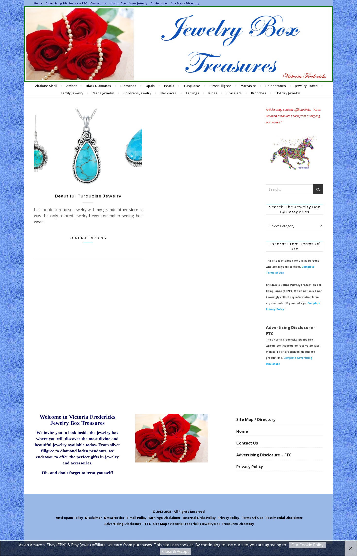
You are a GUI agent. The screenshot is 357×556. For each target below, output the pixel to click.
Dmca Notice (114, 517)
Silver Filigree (220, 86)
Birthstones (159, 3)
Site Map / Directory (185, 3)
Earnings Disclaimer (164, 517)
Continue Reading (88, 238)
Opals (150, 86)
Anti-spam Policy (69, 517)
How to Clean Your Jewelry (128, 3)
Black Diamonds (98, 86)
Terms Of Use (252, 517)
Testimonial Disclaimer (284, 517)
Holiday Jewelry (288, 93)
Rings (212, 93)
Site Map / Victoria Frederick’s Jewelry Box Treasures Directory (203, 524)
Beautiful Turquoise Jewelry (88, 196)
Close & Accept (175, 551)
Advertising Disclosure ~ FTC (66, 3)
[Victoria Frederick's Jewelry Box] (178, 44)
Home (38, 3)
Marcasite (248, 86)
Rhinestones (275, 86)
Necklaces (169, 93)
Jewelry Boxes (306, 86)
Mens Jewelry (103, 93)
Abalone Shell (46, 86)
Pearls (169, 86)
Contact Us (98, 3)
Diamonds (128, 86)
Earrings (192, 93)
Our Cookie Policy (307, 544)
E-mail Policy (136, 517)
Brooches (258, 93)
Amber (71, 86)
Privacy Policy (249, 466)
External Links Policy (199, 517)
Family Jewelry (72, 93)
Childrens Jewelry (137, 93)
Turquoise (191, 86)
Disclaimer (93, 517)
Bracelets (234, 93)
